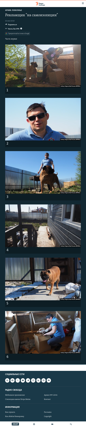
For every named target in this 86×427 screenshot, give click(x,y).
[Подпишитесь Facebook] (12, 380)
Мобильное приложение (15, 395)
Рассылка (48, 412)
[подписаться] (49, 380)
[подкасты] (34, 424)
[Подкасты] (43, 380)
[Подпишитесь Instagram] (33, 380)
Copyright (48, 416)
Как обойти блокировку (14, 416)
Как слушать (10, 412)
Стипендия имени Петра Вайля (17, 399)
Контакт (47, 399)
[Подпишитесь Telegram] (28, 380)
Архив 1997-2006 (50, 395)
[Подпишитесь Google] (7, 380)
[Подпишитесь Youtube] (23, 380)
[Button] (11, 25)
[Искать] (71, 424)
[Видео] (52, 424)
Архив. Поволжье (13, 10)
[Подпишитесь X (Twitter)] (18, 380)
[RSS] (38, 380)
